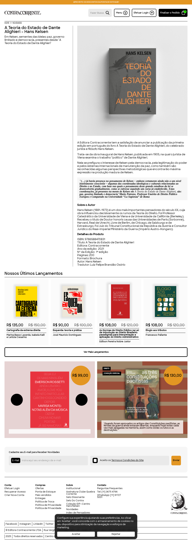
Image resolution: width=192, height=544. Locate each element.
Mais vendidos (43, 495)
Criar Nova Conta (14, 495)
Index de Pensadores (78, 513)
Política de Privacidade (48, 505)
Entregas (40, 498)
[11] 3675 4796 (110, 491)
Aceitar (76, 534)
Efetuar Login (12, 488)
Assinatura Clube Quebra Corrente (80, 493)
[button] (173, 13)
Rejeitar (116, 534)
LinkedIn (38, 524)
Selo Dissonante (75, 497)
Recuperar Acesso (15, 492)
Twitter (49, 524)
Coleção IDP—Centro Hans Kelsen (78, 505)
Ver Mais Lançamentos (96, 351)
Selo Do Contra (75, 501)
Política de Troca (44, 502)
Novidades (72, 509)
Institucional (73, 488)
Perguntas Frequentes (109, 488)
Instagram (25, 524)
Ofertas (39, 488)
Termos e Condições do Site (127, 460)
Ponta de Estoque (45, 492)
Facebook (11, 524)
